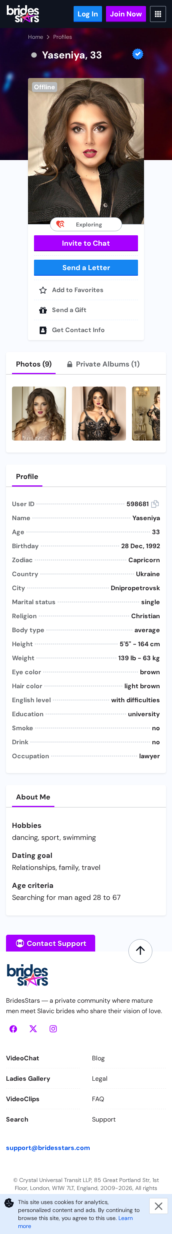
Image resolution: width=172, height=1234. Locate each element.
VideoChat (22, 1058)
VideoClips (23, 1099)
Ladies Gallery (28, 1078)
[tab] (34, 364)
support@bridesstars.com (48, 1148)
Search (17, 1119)
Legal (100, 1078)
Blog (98, 1058)
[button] (86, 151)
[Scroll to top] (140, 951)
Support (104, 1119)
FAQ (98, 1099)
